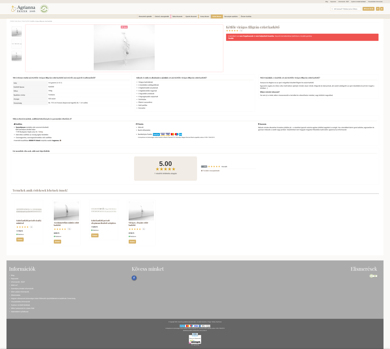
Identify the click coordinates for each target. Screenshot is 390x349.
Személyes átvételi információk (22, 289)
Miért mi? (14, 285)
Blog (327, 1)
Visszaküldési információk (375, 1)
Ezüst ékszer (217, 16)
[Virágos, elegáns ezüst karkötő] (141, 211)
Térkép (40, 132)
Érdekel (20, 239)
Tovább (230, 38)
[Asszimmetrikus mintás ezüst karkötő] (66, 211)
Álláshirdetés (15, 295)
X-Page (209, 322)
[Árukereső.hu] (195, 336)
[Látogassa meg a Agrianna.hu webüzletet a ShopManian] (195, 334)
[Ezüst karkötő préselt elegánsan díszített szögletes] (103, 210)
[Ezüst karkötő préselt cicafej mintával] (29, 210)
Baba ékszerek (177, 16)
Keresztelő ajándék (145, 16)
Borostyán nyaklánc (231, 16)
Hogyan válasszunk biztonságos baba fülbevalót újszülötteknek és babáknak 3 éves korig (43, 298)
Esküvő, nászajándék (162, 16)
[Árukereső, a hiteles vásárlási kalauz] (44, 9)
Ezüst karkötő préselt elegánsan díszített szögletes (103, 221)
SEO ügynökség (195, 344)
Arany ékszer (204, 16)
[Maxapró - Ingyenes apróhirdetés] (195, 342)
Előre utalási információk (20, 292)
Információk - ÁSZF (343, 1)
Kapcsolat (333, 1)
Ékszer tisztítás (246, 16)
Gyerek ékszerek (191, 16)
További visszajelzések (211, 171)
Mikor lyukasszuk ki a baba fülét (22, 308)
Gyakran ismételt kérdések (358, 1)
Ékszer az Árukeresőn (195, 338)
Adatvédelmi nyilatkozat (19, 312)
